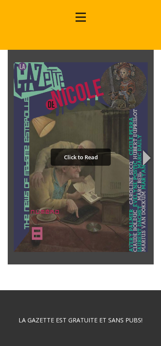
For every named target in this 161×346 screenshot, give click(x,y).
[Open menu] (81, 17)
